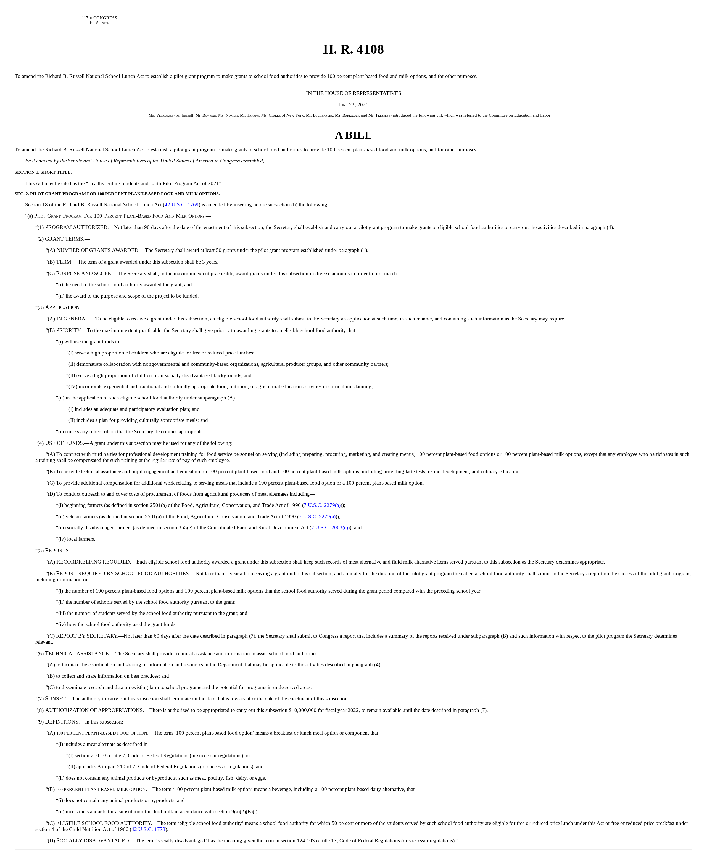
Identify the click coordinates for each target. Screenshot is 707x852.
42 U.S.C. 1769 (182, 204)
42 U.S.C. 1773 (148, 829)
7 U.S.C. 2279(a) (322, 505)
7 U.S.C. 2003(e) (329, 527)
